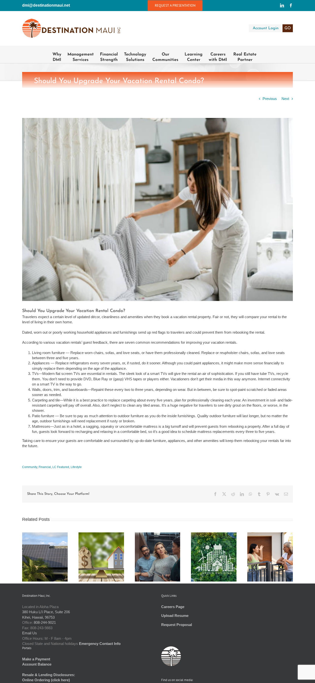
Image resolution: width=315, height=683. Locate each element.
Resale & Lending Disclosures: (48, 675)
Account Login (272, 28)
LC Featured (60, 467)
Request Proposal (176, 625)
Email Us (29, 633)
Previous (270, 99)
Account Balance (36, 664)
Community (29, 467)
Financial (45, 467)
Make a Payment (36, 659)
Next (285, 99)
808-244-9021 (45, 622)
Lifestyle (76, 467)
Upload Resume (175, 615)
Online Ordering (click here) (46, 680)
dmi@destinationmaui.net (46, 5)
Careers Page (172, 607)
